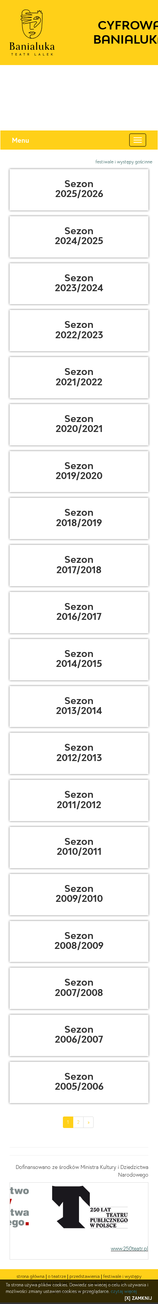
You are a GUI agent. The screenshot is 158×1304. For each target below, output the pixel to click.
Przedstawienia (84, 1276)
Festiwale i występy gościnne (123, 162)
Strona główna (30, 1276)
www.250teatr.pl (129, 1248)
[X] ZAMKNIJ (138, 1298)
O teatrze (57, 1276)
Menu (20, 140)
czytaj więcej (124, 1291)
